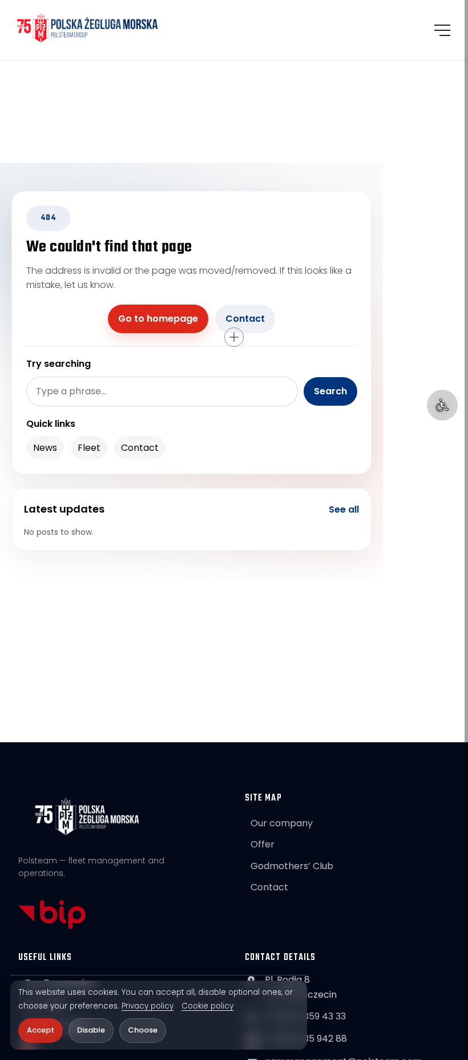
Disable (91, 1030)
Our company (282, 823)
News (45, 447)
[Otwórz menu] (442, 30)
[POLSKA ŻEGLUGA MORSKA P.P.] (87, 28)
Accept (40, 1030)
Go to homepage (158, 318)
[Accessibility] (442, 405)
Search (330, 391)
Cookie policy (207, 1006)
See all (344, 509)
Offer (263, 844)
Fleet (89, 447)
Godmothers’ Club (292, 866)
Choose (143, 1030)
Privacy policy (148, 1006)
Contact (245, 318)
